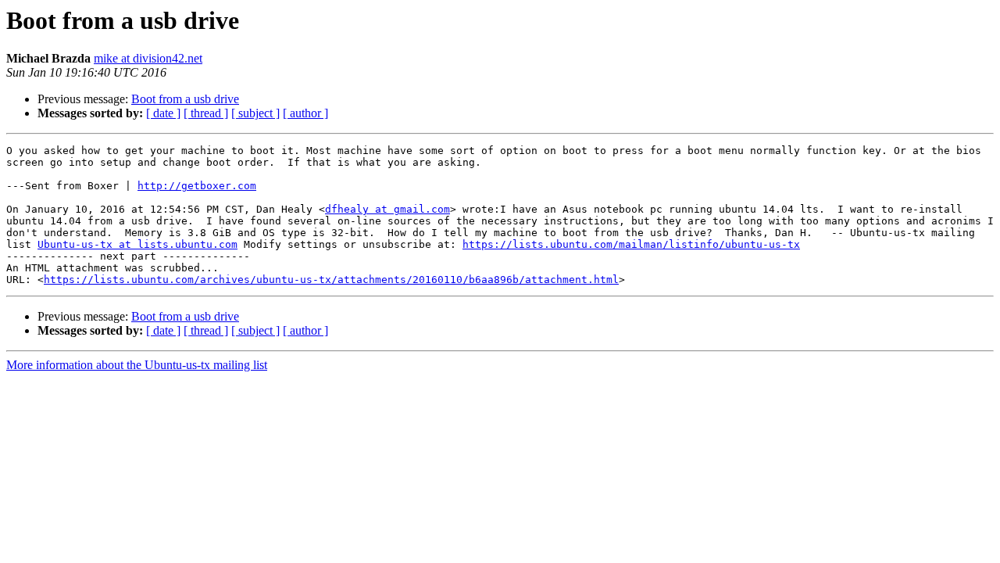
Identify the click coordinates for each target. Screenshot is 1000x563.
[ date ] (163, 113)
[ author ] (305, 113)
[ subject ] (255, 113)
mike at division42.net (148, 58)
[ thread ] (206, 113)
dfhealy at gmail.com (387, 209)
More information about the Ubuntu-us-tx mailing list (136, 364)
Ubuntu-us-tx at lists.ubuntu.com (138, 244)
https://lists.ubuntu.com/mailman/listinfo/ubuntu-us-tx (631, 244)
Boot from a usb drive (185, 99)
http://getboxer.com (197, 186)
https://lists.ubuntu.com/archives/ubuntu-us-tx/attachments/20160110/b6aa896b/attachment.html (331, 279)
